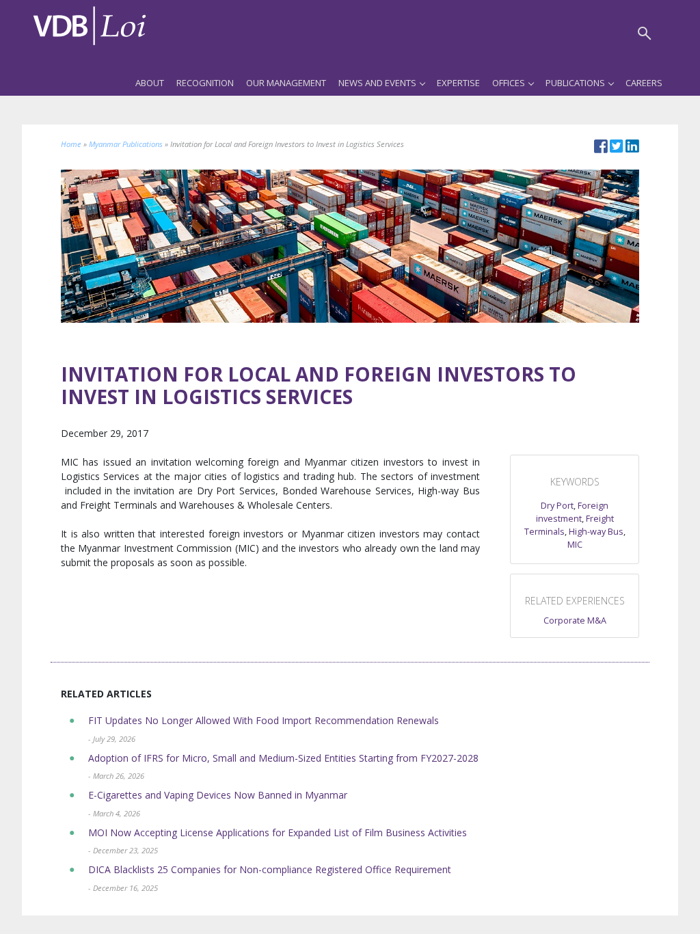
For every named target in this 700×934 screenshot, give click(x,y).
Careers (643, 83)
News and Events (377, 83)
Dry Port (557, 505)
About (149, 83)
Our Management (286, 83)
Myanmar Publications (126, 144)
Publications (575, 83)
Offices (508, 83)
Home (71, 144)
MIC (574, 544)
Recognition (205, 83)
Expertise (458, 83)
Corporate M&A (574, 620)
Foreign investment (572, 512)
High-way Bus (596, 531)
